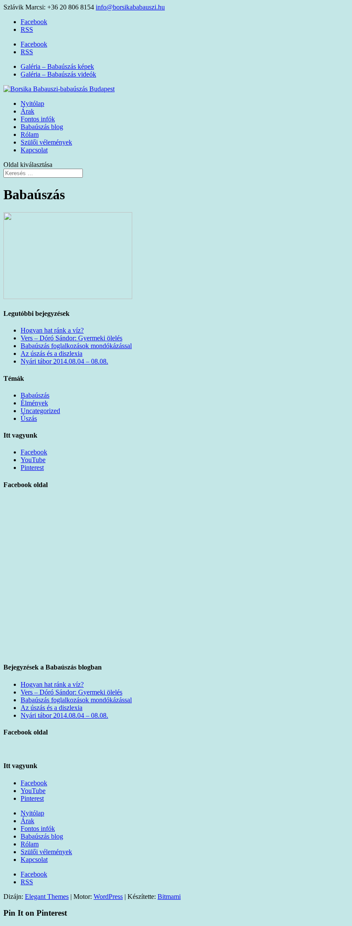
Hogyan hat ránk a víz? (52, 330)
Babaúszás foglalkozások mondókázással (76, 345)
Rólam (30, 134)
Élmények (34, 403)
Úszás (29, 418)
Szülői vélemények (46, 142)
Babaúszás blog (42, 126)
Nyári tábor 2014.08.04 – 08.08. (64, 361)
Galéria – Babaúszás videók (58, 74)
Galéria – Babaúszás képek (57, 66)
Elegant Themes (47, 896)
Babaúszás (35, 395)
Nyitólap (32, 103)
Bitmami (169, 896)
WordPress (108, 896)
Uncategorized (40, 410)
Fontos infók (38, 119)
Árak (27, 111)
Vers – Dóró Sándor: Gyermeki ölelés (71, 338)
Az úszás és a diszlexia (51, 353)
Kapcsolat (34, 150)
